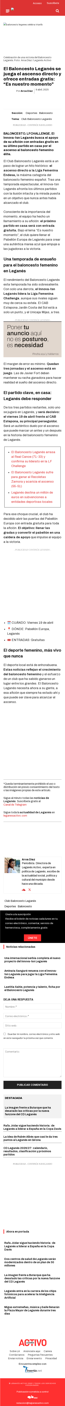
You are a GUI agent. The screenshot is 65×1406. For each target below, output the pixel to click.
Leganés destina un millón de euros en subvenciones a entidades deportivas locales (32, 497)
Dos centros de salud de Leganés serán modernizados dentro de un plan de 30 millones (30, 1262)
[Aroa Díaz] (12, 875)
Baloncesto (46, 113)
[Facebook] (12, 99)
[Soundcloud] (23, 889)
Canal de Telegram (15, 804)
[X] (20, 99)
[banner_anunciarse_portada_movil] (32, 339)
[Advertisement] (32, 584)
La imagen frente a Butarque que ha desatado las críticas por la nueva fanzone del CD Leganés (28, 1111)
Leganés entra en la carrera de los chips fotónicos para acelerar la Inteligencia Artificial (30, 1294)
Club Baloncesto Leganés (36, 119)
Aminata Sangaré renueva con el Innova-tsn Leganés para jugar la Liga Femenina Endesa (30, 974)
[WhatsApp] (28, 99)
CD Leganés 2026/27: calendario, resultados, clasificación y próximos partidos (27, 1151)
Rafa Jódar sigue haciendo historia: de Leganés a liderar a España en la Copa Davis (29, 1246)
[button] (57, 11)
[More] (52, 99)
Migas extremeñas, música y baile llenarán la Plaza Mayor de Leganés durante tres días (31, 1310)
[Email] (36, 99)
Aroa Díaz (27, 91)
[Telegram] (44, 99)
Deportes (31, 113)
